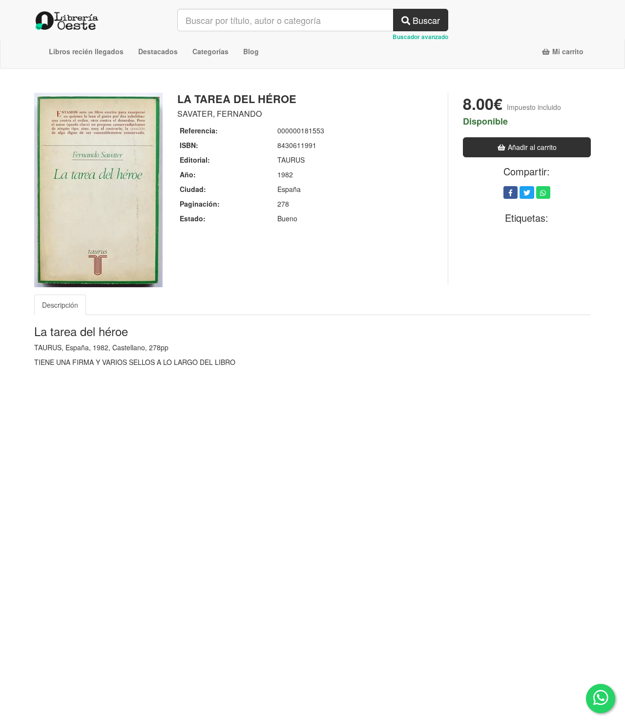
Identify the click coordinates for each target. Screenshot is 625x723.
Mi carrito (566, 51)
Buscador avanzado (420, 37)
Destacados (158, 51)
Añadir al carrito (531, 147)
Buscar (425, 20)
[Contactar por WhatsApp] (600, 698)
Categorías (210, 51)
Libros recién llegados (86, 51)
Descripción (60, 305)
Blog (251, 51)
